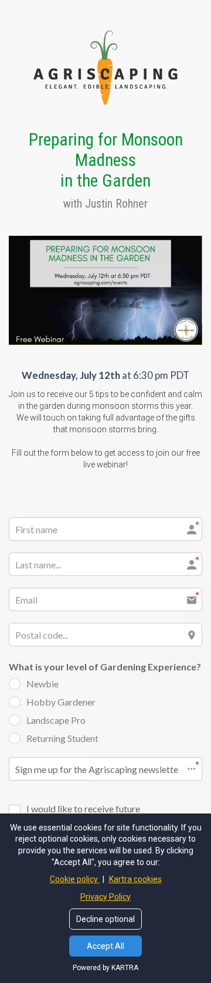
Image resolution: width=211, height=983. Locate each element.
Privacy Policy (105, 896)
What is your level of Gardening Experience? (105, 666)
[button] (105, 769)
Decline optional (105, 919)
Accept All (105, 946)
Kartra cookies (135, 879)
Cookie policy (75, 879)
